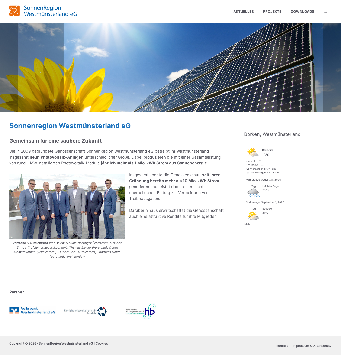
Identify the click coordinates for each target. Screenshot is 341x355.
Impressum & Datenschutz (312, 346)
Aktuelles (243, 11)
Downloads (302, 11)
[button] (325, 12)
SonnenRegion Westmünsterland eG (66, 343)
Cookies (102, 343)
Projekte (272, 11)
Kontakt (282, 346)
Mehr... (248, 223)
